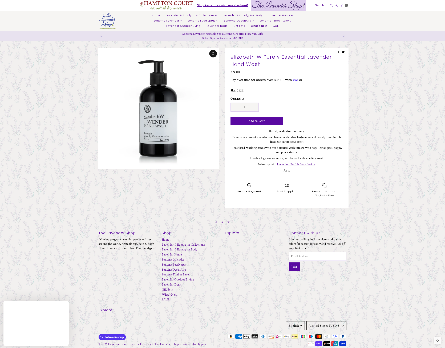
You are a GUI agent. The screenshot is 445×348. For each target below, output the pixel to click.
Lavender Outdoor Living (183, 26)
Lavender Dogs (217, 26)
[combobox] (321, 5)
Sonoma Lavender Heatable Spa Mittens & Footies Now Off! (222, 34)
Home (156, 15)
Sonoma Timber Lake (275, 20)
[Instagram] (222, 222)
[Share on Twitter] (343, 52)
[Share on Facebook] (339, 52)
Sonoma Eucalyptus (202, 20)
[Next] (344, 36)
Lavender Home (280, 15)
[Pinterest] (228, 222)
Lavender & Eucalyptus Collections (190, 15)
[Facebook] (216, 222)
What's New (259, 26)
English (294, 326)
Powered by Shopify (193, 344)
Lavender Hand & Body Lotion (296, 164)
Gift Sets (239, 26)
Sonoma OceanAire (238, 20)
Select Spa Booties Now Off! (222, 38)
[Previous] (101, 36)
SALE (276, 26)
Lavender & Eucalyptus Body (243, 15)
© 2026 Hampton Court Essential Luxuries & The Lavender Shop (139, 344)
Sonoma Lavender (167, 20)
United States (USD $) (325, 326)
